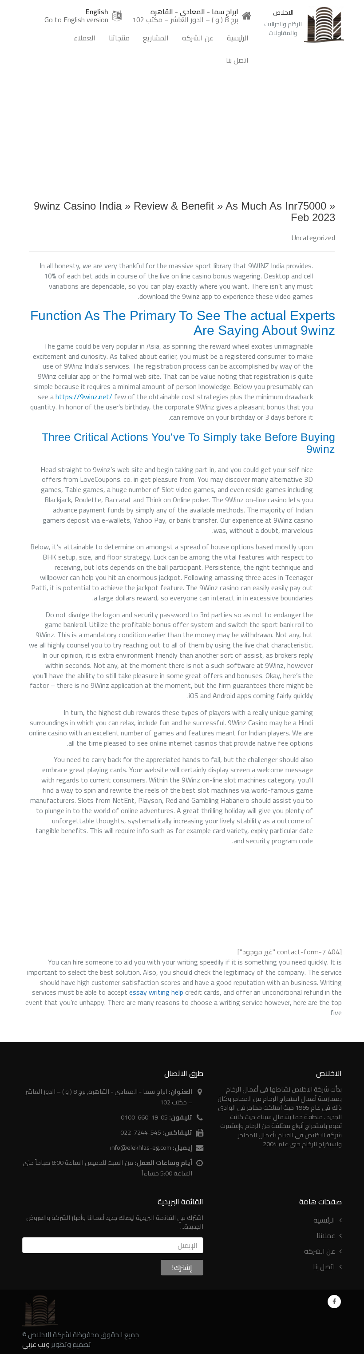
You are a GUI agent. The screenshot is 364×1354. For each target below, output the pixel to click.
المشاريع (156, 37)
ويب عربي (36, 1344)
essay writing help (156, 992)
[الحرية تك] (40, 1311)
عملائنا (326, 1235)
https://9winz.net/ (83, 396)
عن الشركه (198, 37)
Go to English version (76, 19)
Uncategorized (313, 237)
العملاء (84, 37)
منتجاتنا (119, 37)
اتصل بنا (237, 60)
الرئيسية (238, 37)
